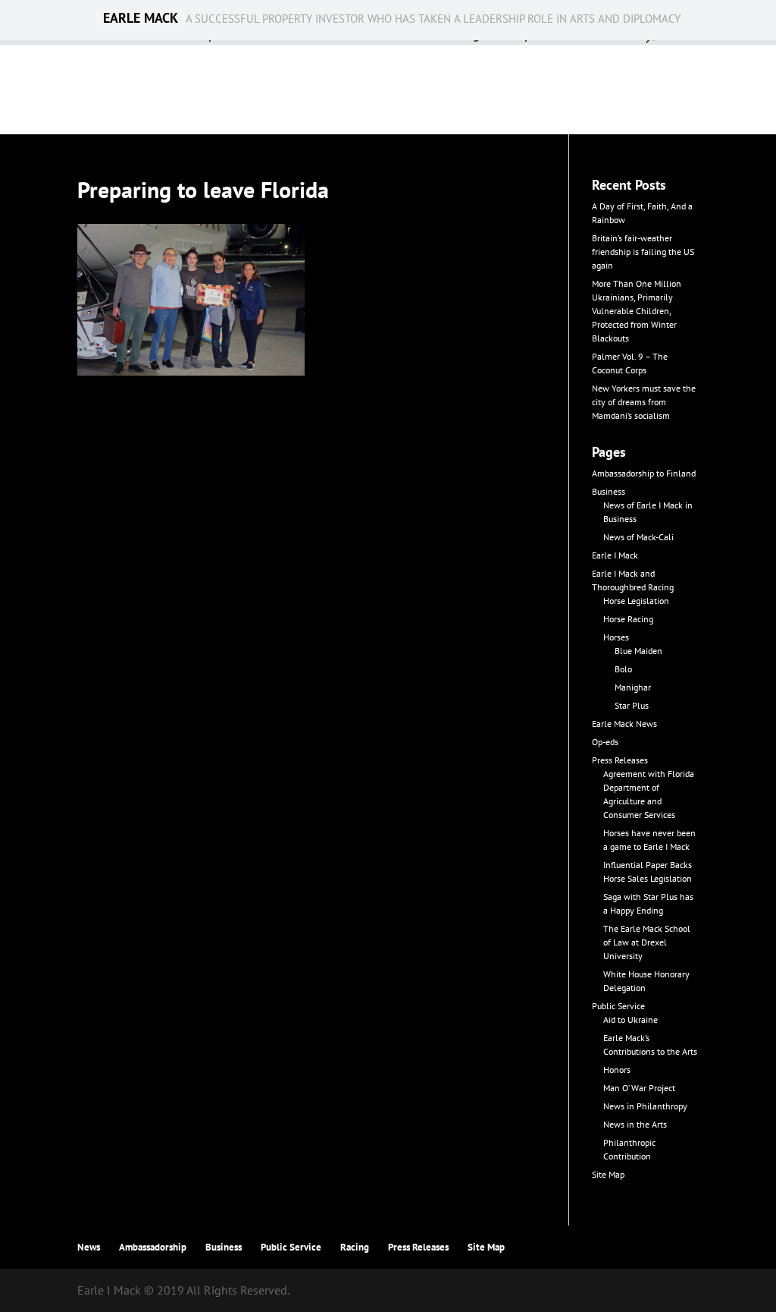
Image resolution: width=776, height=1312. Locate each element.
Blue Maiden (638, 650)
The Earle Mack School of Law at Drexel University (646, 942)
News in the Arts (635, 1124)
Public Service (618, 1006)
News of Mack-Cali (638, 537)
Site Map (608, 1174)
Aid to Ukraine (630, 1019)
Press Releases (620, 760)
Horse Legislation (636, 600)
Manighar (633, 687)
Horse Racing (628, 619)
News (88, 1247)
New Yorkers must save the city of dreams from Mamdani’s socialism (644, 401)
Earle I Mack (615, 555)
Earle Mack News (624, 723)
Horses (616, 637)
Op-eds (605, 741)
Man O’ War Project (639, 1087)
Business (608, 491)
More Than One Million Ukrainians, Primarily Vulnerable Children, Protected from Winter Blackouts (636, 311)
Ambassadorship (152, 1247)
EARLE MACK (140, 18)
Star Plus (632, 705)
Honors (616, 1069)
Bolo (623, 669)
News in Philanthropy (645, 1106)
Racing (354, 1247)
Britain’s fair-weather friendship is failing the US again (643, 251)
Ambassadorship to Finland (644, 473)
